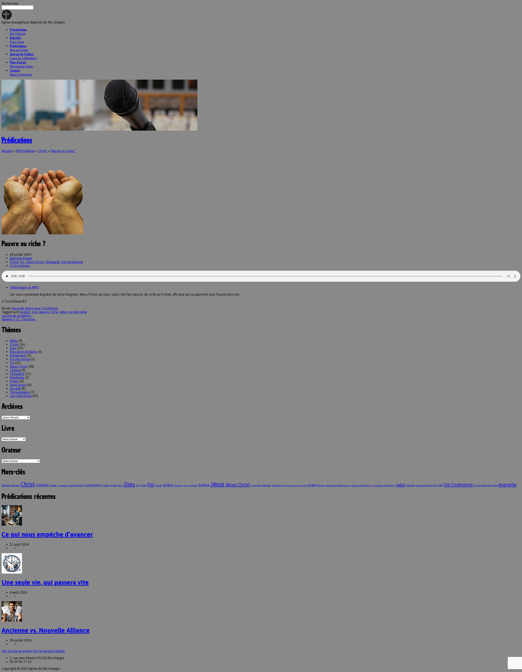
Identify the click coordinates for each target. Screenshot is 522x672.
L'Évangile (52, 262)
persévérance (278, 485)
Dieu (13, 348)
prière (311, 485)
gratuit (26, 312)
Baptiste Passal (21, 258)
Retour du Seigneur (360, 485)
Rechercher (10, 3)
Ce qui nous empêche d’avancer (47, 534)
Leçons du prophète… (17, 315)
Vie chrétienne (72, 262)
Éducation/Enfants (23, 352)
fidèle (144, 485)
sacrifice (379, 485)
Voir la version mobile (49, 651)
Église (495, 485)
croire (105, 485)
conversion (93, 485)
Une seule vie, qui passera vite (45, 582)
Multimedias (25, 151)
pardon (266, 485)
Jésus (217, 484)
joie (35, 312)
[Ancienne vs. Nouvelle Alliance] (12, 620)
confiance (62, 485)
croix (113, 485)
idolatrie (178, 485)
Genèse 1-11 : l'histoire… (19, 319)
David (120, 485)
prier (304, 485)
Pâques (320, 485)
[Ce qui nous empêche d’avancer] (12, 524)
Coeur (53, 485)
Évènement (18, 355)
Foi (22, 262)
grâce (168, 485)
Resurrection (344, 485)
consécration (76, 485)
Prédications (17, 140)
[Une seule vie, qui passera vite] (12, 572)
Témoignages (20, 392)
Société (15, 388)
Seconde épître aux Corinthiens (35, 308)
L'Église (15, 370)
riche (54, 312)
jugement (192, 485)
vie (440, 485)
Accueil (7, 151)
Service (410, 485)
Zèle (489, 485)
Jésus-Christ (35, 262)
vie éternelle (77, 312)
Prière (14, 381)
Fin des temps (20, 359)
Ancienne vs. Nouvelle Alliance (46, 630)
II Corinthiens (20, 265)
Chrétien (41, 485)
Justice (204, 485)
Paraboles (17, 377)
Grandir (159, 485)
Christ (42, 151)
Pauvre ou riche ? (63, 151)
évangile (507, 484)
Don (138, 485)
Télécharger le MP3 (24, 287)
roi (372, 485)
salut (63, 312)
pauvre (44, 312)
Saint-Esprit (18, 385)
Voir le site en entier (17, 651)
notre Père (256, 485)
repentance (331, 485)
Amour (6, 485)
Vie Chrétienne (458, 484)
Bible (14, 341)
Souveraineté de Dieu (426, 485)
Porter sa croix (293, 485)
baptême (15, 485)
